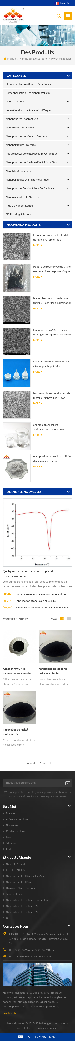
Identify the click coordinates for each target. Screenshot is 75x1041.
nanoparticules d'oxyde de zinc (25, 876)
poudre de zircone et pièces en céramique (32, 153)
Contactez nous (15, 831)
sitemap (11, 843)
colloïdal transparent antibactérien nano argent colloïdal (48, 427)
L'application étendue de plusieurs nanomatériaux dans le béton (35, 601)
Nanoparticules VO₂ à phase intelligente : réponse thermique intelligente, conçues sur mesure (52, 332)
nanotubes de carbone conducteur (27, 900)
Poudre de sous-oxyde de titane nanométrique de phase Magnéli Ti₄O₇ (52, 269)
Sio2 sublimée (14, 894)
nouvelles (12, 825)
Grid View (62, 619)
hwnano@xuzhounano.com (35, 956)
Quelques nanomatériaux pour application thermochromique (29, 574)
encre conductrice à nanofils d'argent (29, 110)
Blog (8, 837)
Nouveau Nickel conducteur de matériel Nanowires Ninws (51, 395)
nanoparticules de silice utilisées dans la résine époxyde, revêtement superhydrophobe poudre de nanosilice (52, 459)
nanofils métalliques (18, 170)
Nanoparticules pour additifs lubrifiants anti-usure (42, 608)
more (36, 245)
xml (8, 849)
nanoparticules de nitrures (22, 197)
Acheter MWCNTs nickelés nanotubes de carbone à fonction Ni (17, 671)
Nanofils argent (15, 864)
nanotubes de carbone (20, 127)
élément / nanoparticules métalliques (28, 84)
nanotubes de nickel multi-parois (15, 732)
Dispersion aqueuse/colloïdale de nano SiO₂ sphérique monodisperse (51, 237)
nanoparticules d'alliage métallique (27, 179)
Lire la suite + (11, 1013)
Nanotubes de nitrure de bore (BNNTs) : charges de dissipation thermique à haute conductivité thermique (52, 301)
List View (69, 619)
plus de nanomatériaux (20, 205)
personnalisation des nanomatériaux (28, 92)
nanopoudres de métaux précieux (26, 136)
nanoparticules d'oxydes (21, 144)
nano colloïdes (15, 101)
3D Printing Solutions (19, 214)
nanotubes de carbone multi (23, 905)
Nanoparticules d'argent (20, 882)
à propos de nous (17, 819)
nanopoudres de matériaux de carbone (30, 188)
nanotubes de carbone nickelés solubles (53, 671)
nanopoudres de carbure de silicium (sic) (31, 162)
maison (11, 58)
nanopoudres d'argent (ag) (22, 118)
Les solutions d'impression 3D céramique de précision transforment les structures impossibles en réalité (51, 364)
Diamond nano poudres (20, 888)
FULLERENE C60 (16, 870)
